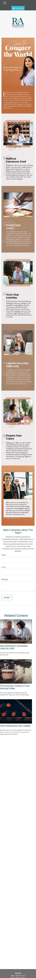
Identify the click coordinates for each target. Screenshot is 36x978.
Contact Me (19, 8)
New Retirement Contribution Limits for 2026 (14, 647)
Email (4, 567)
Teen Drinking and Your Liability (15, 726)
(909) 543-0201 (11, 546)
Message (5, 579)
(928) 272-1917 (20, 976)
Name (4, 555)
